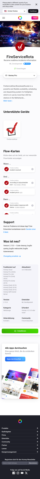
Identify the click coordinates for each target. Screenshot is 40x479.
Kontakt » (6, 321)
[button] (14, 11)
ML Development (27, 302)
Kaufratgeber (6, 432)
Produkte (5, 428)
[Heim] (20, 18)
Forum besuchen (27, 321)
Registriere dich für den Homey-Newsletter (20, 460)
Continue (33, 11)
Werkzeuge (7, 310)
